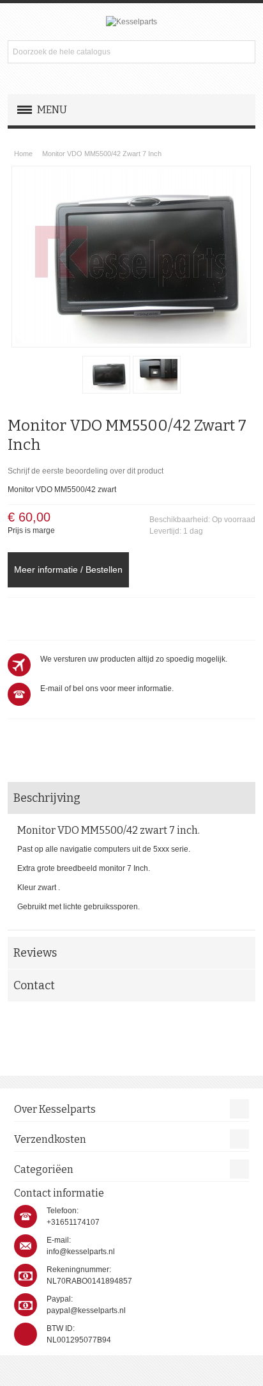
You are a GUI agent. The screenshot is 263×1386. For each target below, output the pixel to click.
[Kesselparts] (131, 22)
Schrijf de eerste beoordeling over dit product (85, 470)
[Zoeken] (243, 51)
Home (23, 153)
